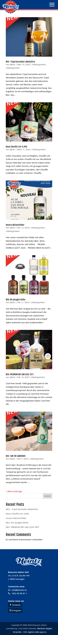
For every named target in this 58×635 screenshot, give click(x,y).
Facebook (16, 605)
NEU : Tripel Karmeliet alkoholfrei (20, 61)
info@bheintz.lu (19, 590)
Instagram (16, 610)
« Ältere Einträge (14, 491)
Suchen (47, 496)
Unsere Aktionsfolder (15, 225)
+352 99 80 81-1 (19, 593)
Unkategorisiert (39, 64)
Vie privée (17, 632)
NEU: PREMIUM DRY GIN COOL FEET (20, 374)
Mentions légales (44, 628)
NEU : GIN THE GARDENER (15, 456)
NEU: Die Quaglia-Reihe (15, 299)
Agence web (33, 632)
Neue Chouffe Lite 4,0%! (16, 146)
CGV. (25, 632)
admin (12, 64)
